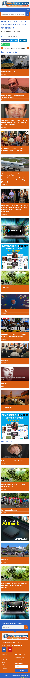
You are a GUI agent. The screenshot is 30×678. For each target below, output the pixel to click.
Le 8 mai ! (4, 560)
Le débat (4, 311)
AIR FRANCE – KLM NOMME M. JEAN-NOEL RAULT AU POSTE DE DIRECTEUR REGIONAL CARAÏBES (14, 123)
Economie (4, 360)
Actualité (4, 657)
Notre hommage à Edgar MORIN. (12, 461)
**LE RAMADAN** (7, 407)
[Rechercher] (27, 14)
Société (4, 661)
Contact (17, 661)
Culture (4, 664)
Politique (4, 663)
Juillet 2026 (5, 287)
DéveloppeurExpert (24, 677)
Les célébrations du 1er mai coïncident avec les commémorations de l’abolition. (14, 585)
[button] (27, 9)
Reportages (5, 659)
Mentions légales (19, 659)
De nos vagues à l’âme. (9, 71)
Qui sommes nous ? (20, 657)
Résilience (4, 384)
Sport (3, 666)
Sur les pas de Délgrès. (9, 510)
